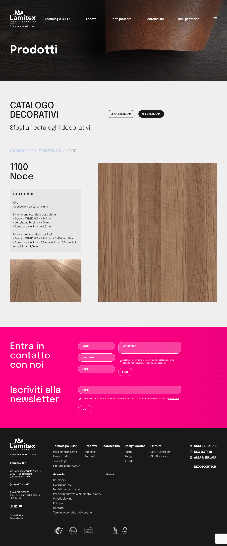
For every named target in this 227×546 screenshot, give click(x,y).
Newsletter (203, 452)
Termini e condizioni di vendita (72, 512)
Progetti (130, 456)
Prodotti (90, 19)
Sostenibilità (154, 19)
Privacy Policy (16, 515)
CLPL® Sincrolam (160, 452)
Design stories (188, 19)
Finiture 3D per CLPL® (66, 465)
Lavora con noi (62, 484)
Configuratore (121, 19)
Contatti (58, 508)
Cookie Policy (16, 518)
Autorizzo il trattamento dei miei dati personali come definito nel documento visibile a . (148, 361)
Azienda (58, 474)
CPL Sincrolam (159, 456)
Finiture (156, 446)
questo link (160, 363)
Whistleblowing (62, 498)
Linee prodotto (62, 456)
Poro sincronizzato (65, 452)
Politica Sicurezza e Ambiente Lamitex (77, 494)
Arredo (129, 461)
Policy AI (58, 503)
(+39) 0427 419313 (19, 485)
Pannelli (90, 456)
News (110, 474)
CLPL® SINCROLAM (121, 114)
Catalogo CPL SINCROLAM (35, 151)
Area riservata (205, 457)
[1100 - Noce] (157, 301)
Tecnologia (60, 461)
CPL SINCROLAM (151, 114)
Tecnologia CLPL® (57, 19)
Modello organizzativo (67, 489)
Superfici (90, 452)
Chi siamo (59, 480)
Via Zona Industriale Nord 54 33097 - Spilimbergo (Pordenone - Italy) (26, 474)
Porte (128, 452)
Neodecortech (205, 466)
